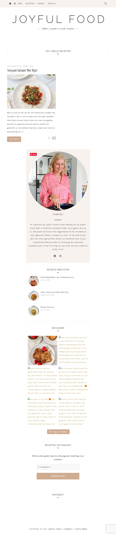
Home (20, 3)
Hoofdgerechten (14, 66)
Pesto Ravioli (47, 307)
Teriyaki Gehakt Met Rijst (22, 70)
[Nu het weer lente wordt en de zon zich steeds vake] (73, 381)
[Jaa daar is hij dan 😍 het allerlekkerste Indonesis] (42, 412)
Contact (41, 3)
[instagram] (60, 256)
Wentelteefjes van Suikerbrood (57, 277)
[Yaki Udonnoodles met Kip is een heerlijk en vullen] (73, 350)
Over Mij (52, 3)
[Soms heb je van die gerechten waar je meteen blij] (42, 381)
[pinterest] (55, 256)
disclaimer (81, 529)
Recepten (30, 3)
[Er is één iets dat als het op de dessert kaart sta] (42, 350)
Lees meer (14, 139)
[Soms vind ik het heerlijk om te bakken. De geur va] (73, 412)
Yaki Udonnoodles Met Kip (54, 292)
